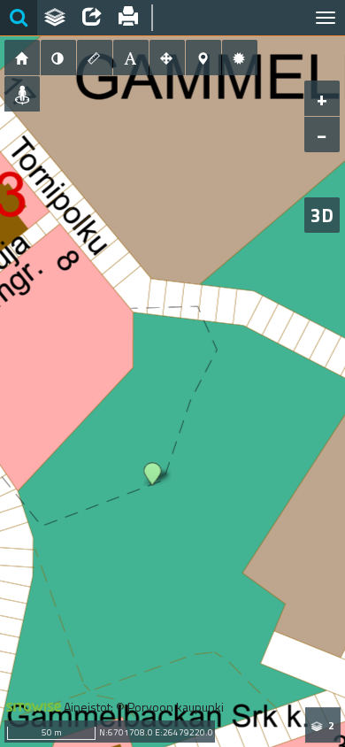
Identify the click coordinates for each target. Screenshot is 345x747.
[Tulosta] (129, 17)
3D (322, 215)
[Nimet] (131, 57)
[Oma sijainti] (22, 94)
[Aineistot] (55, 17)
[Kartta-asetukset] (239, 57)
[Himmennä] (58, 57)
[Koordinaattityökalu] (203, 57)
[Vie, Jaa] (92, 17)
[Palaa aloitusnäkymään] (22, 57)
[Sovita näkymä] (167, 57)
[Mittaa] (94, 57)
